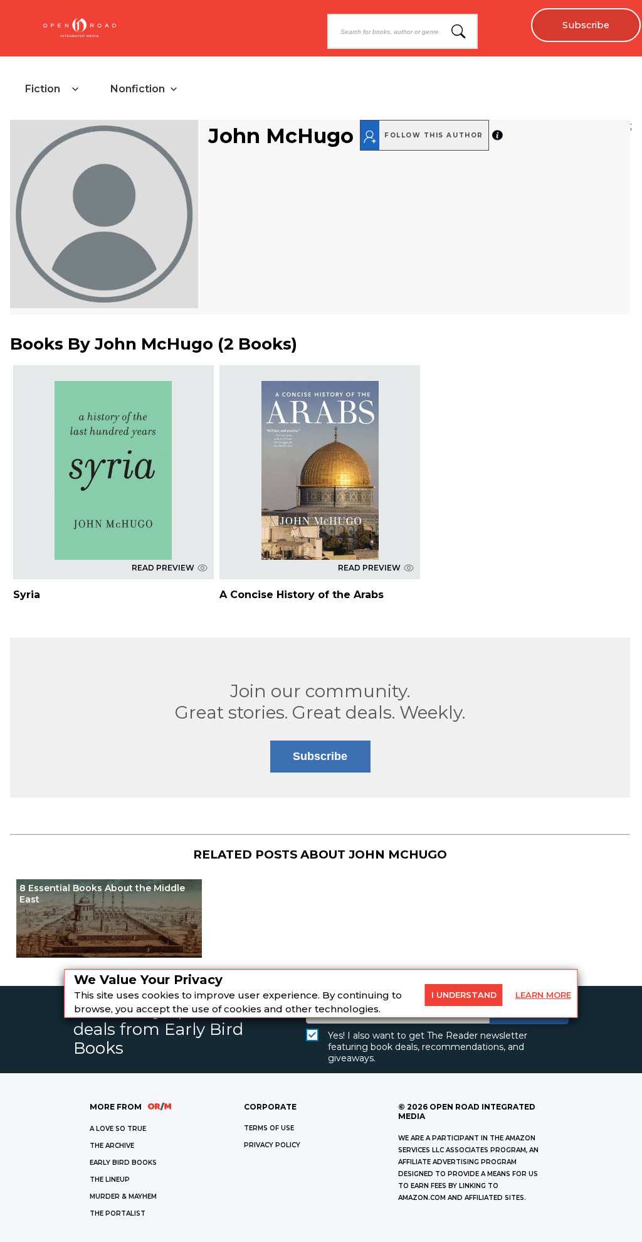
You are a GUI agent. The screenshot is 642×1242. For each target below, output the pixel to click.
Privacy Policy (272, 1145)
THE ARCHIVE (112, 1146)
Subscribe (585, 25)
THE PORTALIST (117, 1213)
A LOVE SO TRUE (118, 1129)
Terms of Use (269, 1128)
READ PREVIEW (163, 567)
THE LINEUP (110, 1179)
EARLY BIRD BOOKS (123, 1163)
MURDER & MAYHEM (123, 1196)
